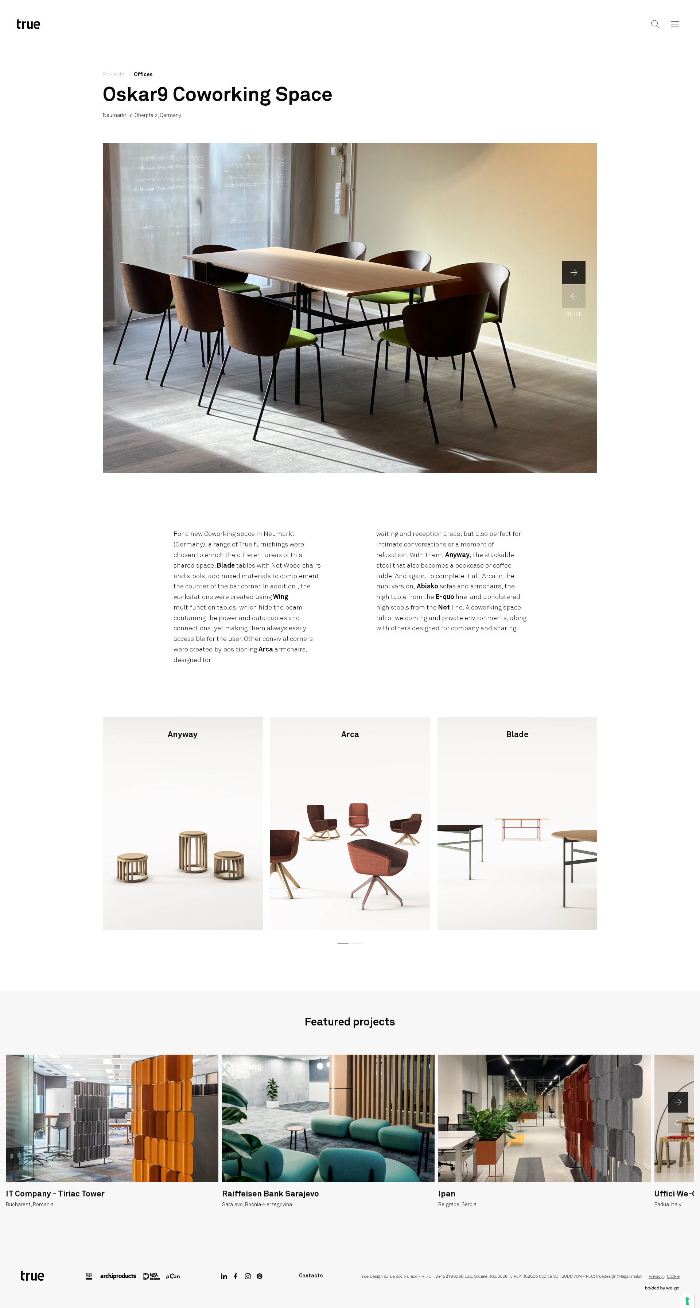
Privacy (656, 1276)
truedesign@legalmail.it (619, 1276)
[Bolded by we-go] (662, 1288)
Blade (226, 565)
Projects (348, 30)
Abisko (427, 586)
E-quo (445, 597)
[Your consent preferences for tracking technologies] (687, 1301)
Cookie (673, 1276)
